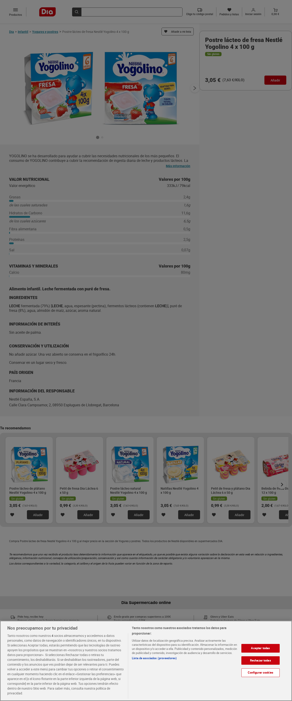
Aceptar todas (260, 648)
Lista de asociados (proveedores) (154, 658)
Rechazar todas (260, 660)
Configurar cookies (260, 672)
